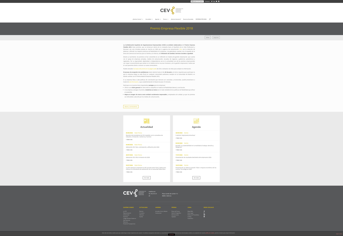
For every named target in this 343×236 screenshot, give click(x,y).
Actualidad (148, 19)
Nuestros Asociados (188, 19)
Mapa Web (190, 211)
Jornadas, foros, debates (161, 211)
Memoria (125, 222)
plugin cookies (339, 233)
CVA (180, 49)
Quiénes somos (128, 207)
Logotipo (174, 216)
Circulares (141, 213)
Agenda (157, 19)
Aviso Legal (190, 213)
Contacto (207, 1)
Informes (141, 215)
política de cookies (209, 233)
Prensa (165, 19)
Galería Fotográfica (176, 213)
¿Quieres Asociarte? (176, 19)
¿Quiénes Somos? (137, 19)
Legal (190, 207)
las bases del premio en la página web (144, 69)
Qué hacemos (126, 220)
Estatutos (125, 216)
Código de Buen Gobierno (129, 218)
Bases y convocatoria (131, 106)
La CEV (125, 211)
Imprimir (216, 37)
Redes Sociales (209, 207)
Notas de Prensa (176, 211)
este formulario (133, 82)
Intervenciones (175, 215)
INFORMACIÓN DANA (201, 19)
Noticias (141, 211)
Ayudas (141, 216)
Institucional (158, 213)
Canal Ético (190, 218)
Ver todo (146, 178)
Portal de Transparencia (129, 224)
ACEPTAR (171, 234)
